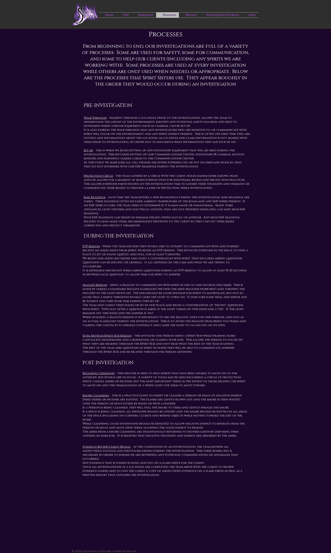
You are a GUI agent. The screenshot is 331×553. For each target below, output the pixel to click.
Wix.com (131, 551)
